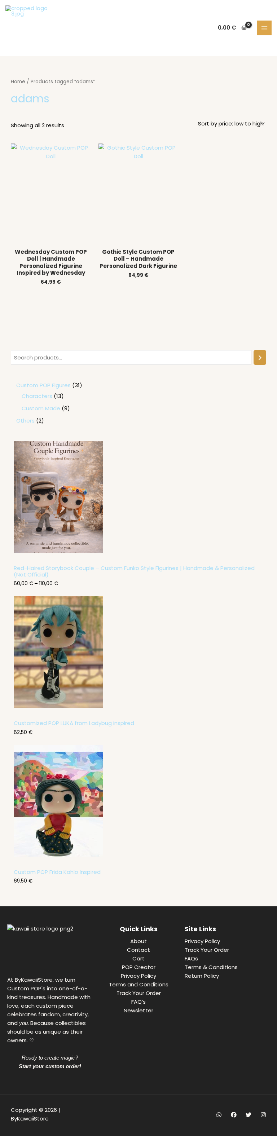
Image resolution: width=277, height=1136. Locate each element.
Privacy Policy (138, 976)
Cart (138, 958)
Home (18, 81)
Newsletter (138, 1010)
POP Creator (138, 967)
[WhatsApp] (219, 1115)
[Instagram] (263, 1115)
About (138, 941)
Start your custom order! (50, 1066)
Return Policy (202, 976)
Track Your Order (138, 993)
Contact (138, 950)
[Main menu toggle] (264, 28)
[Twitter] (248, 1115)
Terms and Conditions (138, 984)
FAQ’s (138, 1001)
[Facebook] (234, 1115)
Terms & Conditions (211, 967)
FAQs (191, 958)
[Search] (260, 357)
